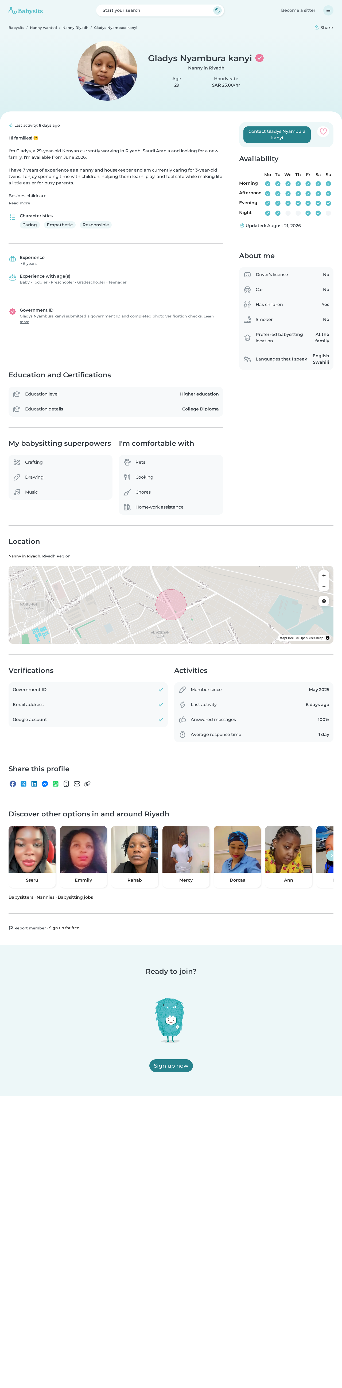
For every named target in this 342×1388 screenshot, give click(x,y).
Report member (29, 928)
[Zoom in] (323, 575)
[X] (23, 783)
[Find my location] (323, 601)
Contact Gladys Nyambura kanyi (277, 134)
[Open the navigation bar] (328, 10)
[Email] (77, 783)
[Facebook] (13, 783)
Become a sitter (298, 10)
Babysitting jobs (75, 897)
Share (326, 27)
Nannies (46, 897)
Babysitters (21, 897)
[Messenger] (45, 783)
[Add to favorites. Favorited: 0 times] (323, 131)
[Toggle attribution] (327, 638)
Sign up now (171, 1066)
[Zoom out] (323, 586)
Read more (19, 203)
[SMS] (66, 783)
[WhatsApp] (55, 783)
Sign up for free (64, 927)
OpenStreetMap (311, 637)
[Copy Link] (87, 783)
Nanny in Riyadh (206, 68)
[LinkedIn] (34, 783)
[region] (171, 605)
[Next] (331, 855)
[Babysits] (26, 10)
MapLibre (287, 637)
